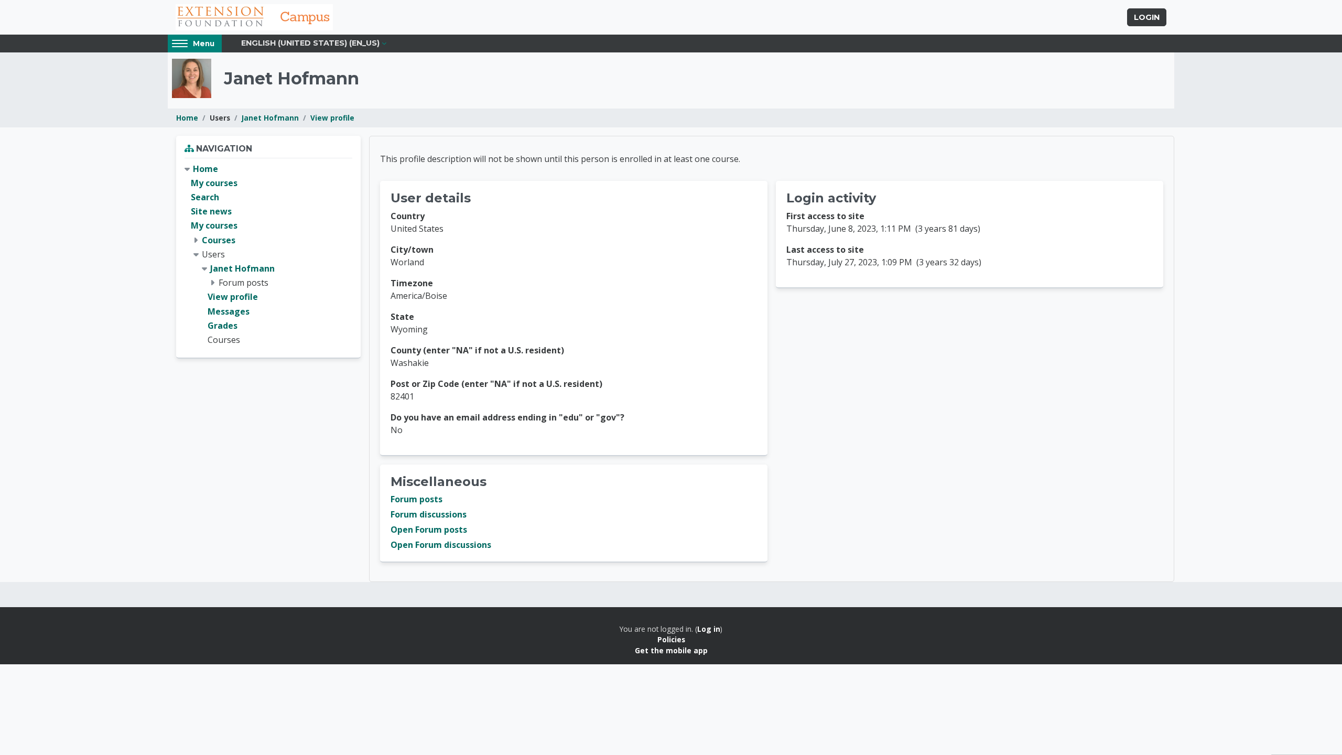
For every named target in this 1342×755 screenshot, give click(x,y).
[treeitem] (268, 254)
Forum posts (416, 499)
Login (1147, 17)
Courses (218, 240)
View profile (332, 118)
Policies (671, 639)
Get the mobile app (671, 650)
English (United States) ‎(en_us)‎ (310, 43)
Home (187, 118)
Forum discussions (429, 514)
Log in (708, 629)
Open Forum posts (429, 529)
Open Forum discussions (441, 545)
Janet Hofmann (270, 118)
